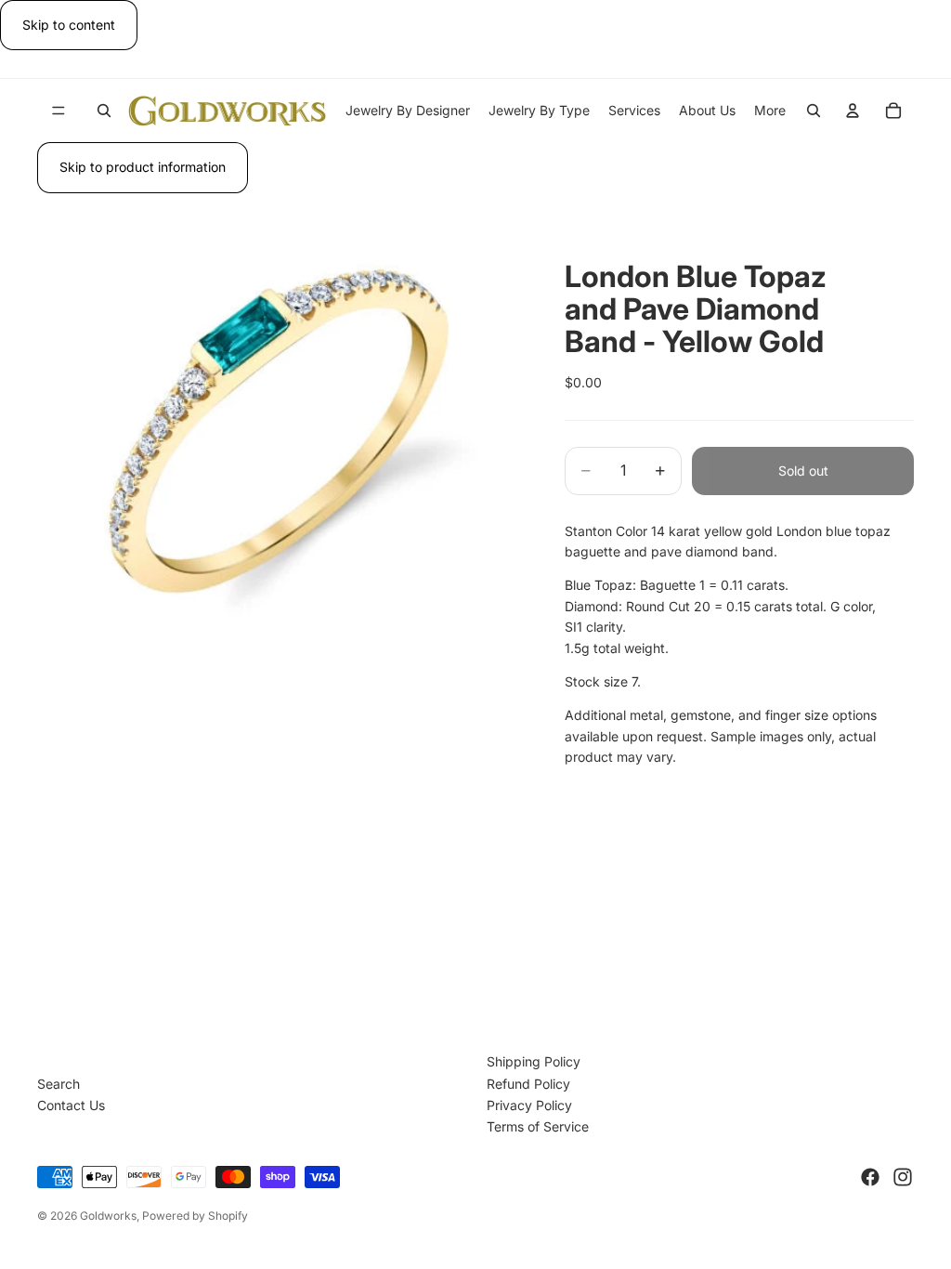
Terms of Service (538, 1126)
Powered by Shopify (195, 1216)
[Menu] (58, 111)
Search (58, 1084)
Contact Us (71, 1105)
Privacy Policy (529, 1105)
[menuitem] (770, 110)
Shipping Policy (533, 1061)
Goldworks (108, 1216)
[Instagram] (903, 1177)
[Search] (104, 110)
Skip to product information (142, 167)
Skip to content (68, 25)
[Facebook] (870, 1177)
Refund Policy (528, 1084)
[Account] (852, 110)
